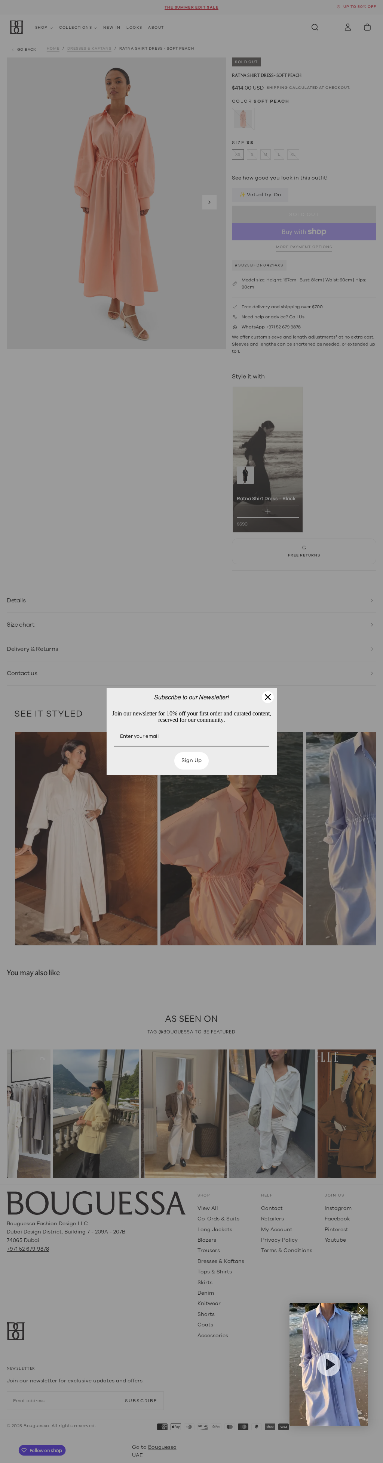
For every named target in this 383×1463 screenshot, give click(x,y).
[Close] (268, 649)
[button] (328, 1364)
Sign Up (191, 808)
